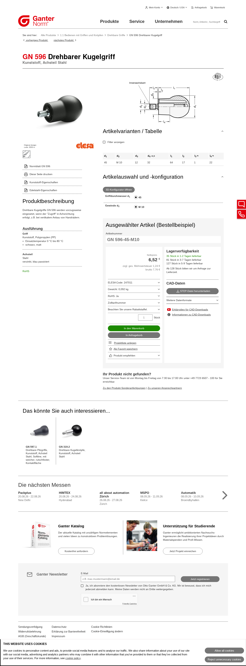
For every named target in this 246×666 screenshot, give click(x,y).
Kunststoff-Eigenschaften (44, 182)
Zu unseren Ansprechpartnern (165, 388)
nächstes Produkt (64, 40)
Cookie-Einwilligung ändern (107, 631)
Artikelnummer (114, 233)
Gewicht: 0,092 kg (118, 289)
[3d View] (218, 77)
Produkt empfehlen (124, 355)
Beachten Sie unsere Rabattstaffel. (127, 309)
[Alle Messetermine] (225, 494)
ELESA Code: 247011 (120, 282)
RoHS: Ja (113, 296)
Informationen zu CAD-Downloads (191, 314)
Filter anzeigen (116, 142)
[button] (154, 8)
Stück (157, 317)
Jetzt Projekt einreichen (182, 551)
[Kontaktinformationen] (241, 214)
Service (136, 21)
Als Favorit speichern (126, 348)
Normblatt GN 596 (40, 166)
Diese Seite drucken (41, 174)
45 (139, 197)
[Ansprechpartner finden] (241, 204)
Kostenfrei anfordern (76, 551)
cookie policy (72, 658)
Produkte (109, 21)
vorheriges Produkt (36, 40)
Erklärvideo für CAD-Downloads (190, 309)
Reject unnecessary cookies (224, 659)
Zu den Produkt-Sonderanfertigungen (124, 388)
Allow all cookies (224, 650)
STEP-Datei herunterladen (195, 291)
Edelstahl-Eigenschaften (43, 190)
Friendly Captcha (129, 604)
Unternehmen (169, 21)
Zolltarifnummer (117, 302)
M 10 (141, 207)
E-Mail (84, 573)
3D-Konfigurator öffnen (119, 189)
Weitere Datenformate (179, 300)
